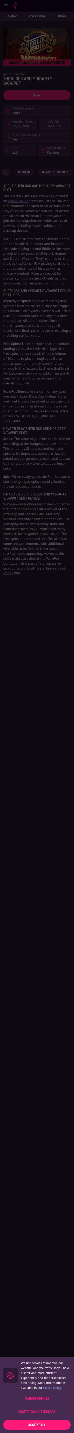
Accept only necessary (37, 1412)
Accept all (37, 1425)
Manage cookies (37, 1398)
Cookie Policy (52, 1388)
